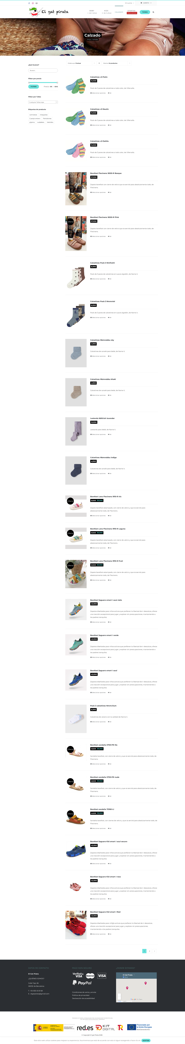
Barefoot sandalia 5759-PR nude (104, 777)
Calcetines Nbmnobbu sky (102, 340)
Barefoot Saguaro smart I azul (103, 671)
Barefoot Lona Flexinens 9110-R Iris (105, 497)
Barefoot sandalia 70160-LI (102, 809)
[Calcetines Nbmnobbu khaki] (76, 392)
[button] (153, 12)
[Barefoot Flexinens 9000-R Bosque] (76, 188)
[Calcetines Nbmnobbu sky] (76, 353)
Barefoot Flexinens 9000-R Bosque (106, 173)
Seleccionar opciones (99, 93)
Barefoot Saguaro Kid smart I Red (105, 912)
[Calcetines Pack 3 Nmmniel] (76, 314)
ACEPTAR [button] (146, 1040)
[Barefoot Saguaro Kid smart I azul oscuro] (76, 851)
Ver (110, 93)
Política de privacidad (80, 995)
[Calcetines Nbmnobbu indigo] (76, 470)
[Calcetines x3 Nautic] (76, 118)
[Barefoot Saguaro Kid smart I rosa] (76, 886)
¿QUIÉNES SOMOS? (36, 979)
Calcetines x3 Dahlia (99, 141)
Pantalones (47, 118)
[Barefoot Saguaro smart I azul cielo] (76, 609)
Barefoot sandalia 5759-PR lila (103, 745)
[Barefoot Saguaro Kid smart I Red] (76, 925)
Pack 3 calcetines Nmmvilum (103, 706)
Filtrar (34, 86)
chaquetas (44, 115)
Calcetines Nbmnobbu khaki (103, 379)
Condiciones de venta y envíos (84, 992)
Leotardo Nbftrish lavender (102, 418)
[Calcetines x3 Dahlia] (76, 150)
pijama (32, 122)
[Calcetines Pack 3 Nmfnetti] (76, 276)
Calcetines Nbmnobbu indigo (103, 457)
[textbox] (43, 102)
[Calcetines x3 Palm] (76, 86)
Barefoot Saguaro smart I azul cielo (106, 600)
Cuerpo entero (34, 118)
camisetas (33, 115)
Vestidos (50, 122)
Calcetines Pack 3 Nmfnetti (102, 263)
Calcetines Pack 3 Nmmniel (102, 301)
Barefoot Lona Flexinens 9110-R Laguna (107, 529)
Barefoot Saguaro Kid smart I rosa (105, 877)
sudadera (40, 122)
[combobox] (43, 102)
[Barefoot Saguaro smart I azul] (76, 680)
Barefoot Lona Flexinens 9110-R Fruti (106, 561)
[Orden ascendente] (99, 63)
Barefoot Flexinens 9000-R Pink (104, 217)
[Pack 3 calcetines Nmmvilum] (76, 719)
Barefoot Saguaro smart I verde (104, 635)
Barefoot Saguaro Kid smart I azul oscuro (108, 841)
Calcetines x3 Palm (98, 77)
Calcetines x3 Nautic (99, 109)
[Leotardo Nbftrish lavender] (76, 431)
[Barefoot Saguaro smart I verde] (76, 644)
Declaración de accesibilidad (83, 998)
